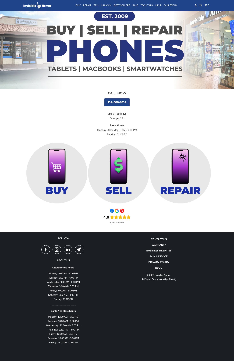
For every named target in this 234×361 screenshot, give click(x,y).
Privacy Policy (158, 262)
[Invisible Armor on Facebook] (46, 249)
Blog (158, 267)
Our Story (170, 5)
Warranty (159, 244)
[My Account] (196, 5)
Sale (135, 5)
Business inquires (158, 250)
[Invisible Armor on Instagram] (58, 249)
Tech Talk (147, 5)
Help (158, 5)
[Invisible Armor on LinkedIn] (69, 249)
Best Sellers (122, 5)
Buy (78, 5)
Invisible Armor (162, 275)
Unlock (106, 5)
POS (144, 279)
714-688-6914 (117, 102)
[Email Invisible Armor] (80, 249)
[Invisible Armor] (39, 5)
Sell (96, 5)
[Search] (201, 5)
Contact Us (159, 239)
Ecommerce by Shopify (164, 279)
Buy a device (159, 256)
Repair (87, 5)
